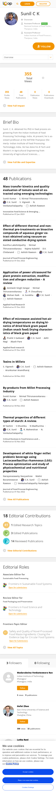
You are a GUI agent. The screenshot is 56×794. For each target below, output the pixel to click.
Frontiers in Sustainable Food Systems (30, 583)
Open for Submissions (18, 640)
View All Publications (18, 499)
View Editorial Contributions (22, 550)
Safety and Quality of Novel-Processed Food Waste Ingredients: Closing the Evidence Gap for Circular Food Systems (31, 634)
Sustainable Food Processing (15, 578)
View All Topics (15, 647)
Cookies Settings (28, 787)
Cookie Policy (12, 764)
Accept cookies (28, 772)
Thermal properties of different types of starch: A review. (24, 419)
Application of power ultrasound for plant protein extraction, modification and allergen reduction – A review (27, 277)
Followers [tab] (14, 663)
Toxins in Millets (14, 361)
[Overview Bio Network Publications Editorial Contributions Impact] (28, 57)
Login (27, 4)
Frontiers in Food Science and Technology (25, 609)
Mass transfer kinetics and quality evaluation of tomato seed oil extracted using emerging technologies (28, 190)
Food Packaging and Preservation (18, 601)
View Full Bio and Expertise (21, 162)
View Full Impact (16, 105)
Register (43, 4)
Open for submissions (18, 587)
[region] (28, 767)
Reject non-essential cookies (28, 780)
